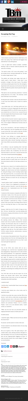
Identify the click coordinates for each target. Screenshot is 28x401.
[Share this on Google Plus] (16, 40)
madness (20, 154)
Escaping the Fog (8, 34)
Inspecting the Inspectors (7, 356)
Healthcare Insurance (8, 351)
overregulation (18, 301)
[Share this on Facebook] (5, 40)
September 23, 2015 (5, 36)
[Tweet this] (12, 40)
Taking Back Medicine (14, 398)
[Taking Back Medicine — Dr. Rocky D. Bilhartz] (14, 15)
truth (21, 133)
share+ (21, 346)
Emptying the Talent (5, 361)
